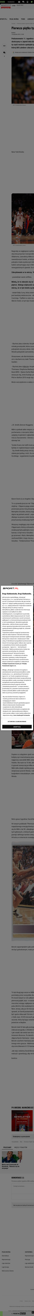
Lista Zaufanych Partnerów (21, 715)
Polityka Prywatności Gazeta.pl (11, 663)
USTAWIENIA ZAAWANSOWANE (17, 721)
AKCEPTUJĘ (16, 727)
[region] (17, 658)
